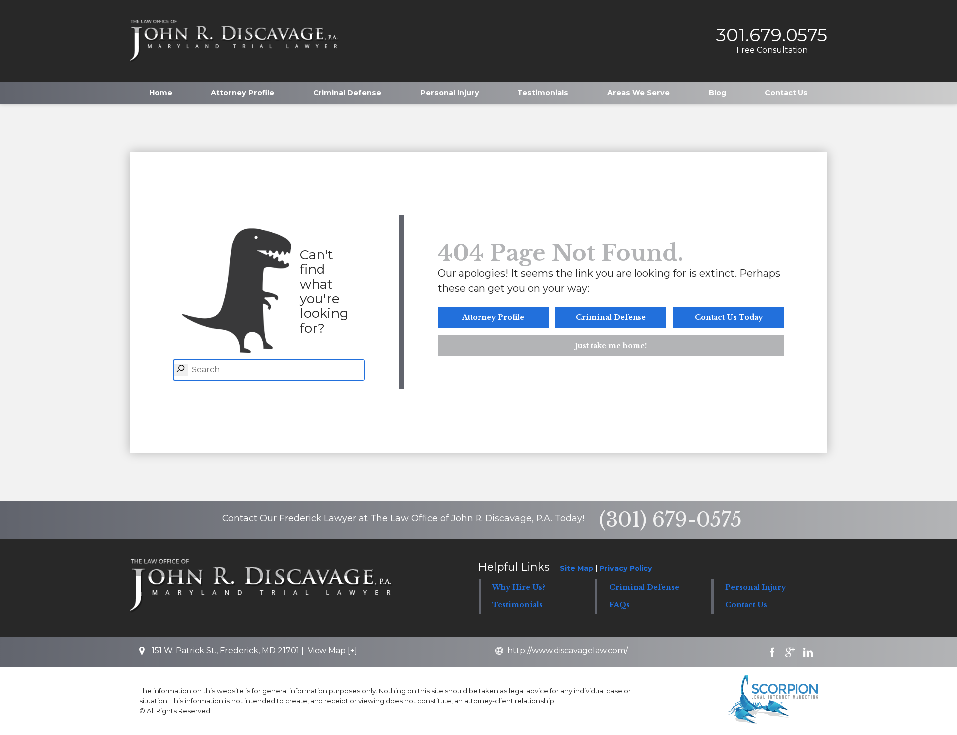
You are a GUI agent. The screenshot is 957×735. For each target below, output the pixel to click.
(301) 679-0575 (670, 519)
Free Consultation (772, 50)
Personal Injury (449, 92)
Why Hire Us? (518, 587)
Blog (717, 92)
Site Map (576, 568)
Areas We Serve (638, 92)
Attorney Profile (242, 92)
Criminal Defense (347, 92)
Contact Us (786, 92)
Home (160, 92)
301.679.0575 (771, 35)
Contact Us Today (729, 317)
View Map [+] (332, 650)
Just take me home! (611, 345)
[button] (652, 587)
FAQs (619, 604)
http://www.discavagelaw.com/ (567, 650)
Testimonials (542, 92)
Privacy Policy (625, 568)
